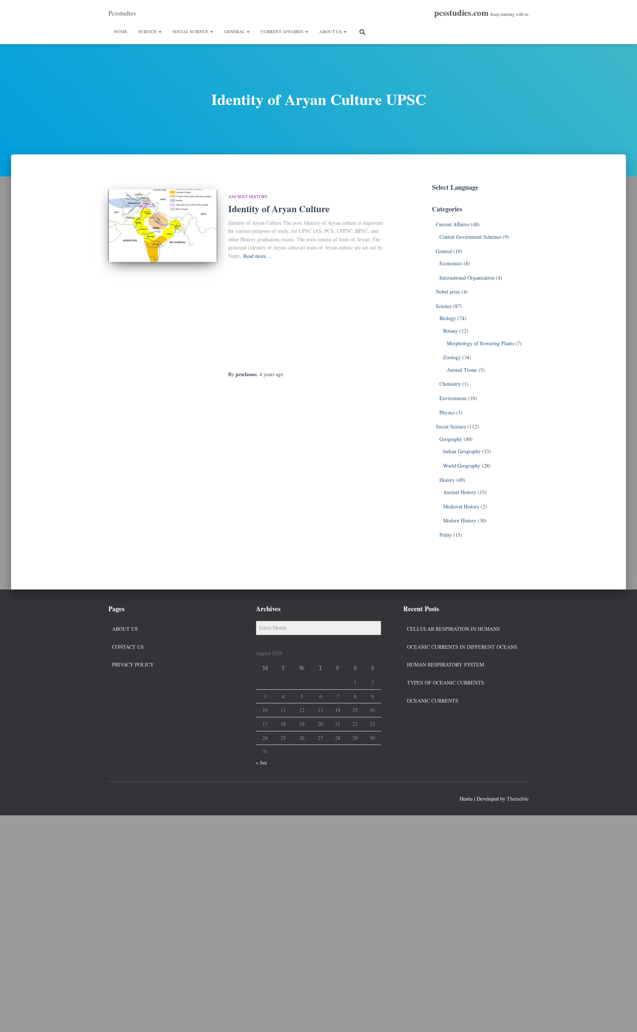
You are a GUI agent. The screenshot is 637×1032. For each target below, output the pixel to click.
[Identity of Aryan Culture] (162, 225)
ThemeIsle (518, 798)
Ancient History (248, 196)
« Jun (261, 762)
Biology (447, 318)
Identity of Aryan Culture (279, 209)
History (447, 479)
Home (120, 31)
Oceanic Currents (432, 700)
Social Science (191, 31)
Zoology (452, 357)
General (235, 31)
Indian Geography (462, 451)
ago (271, 374)
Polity (445, 534)
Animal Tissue (462, 369)
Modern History (459, 520)
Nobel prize (448, 291)
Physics (447, 412)
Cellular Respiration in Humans (453, 628)
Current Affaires (282, 31)
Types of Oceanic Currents (445, 682)
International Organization (466, 277)
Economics (450, 263)
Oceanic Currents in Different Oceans (462, 646)
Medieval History (461, 506)
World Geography (461, 465)
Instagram (141, 797)
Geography (450, 438)
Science (148, 31)
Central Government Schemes (470, 236)
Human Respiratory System (445, 664)
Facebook (114, 797)
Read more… (257, 255)
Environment (453, 398)
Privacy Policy (133, 664)
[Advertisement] (306, 315)
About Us (331, 31)
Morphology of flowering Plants (480, 343)
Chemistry (450, 383)
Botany (450, 330)
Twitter (127, 797)
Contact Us (128, 646)
